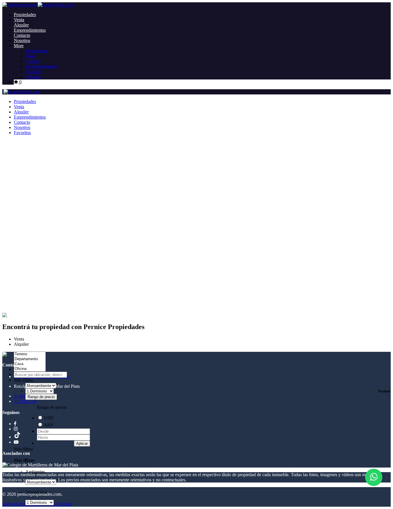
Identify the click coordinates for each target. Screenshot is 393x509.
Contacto (22, 35)
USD (49, 417)
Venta (19, 19)
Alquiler (21, 24)
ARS (48, 424)
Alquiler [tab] (21, 344)
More (19, 45)
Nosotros (22, 40)
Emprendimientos (30, 30)
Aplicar (82, 443)
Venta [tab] (19, 339)
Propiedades (25, 14)
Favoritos (22, 132)
